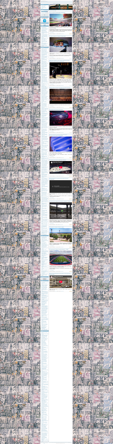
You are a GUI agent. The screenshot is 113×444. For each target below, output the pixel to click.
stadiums (56, 85)
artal (55, 224)
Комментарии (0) (62, 85)
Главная (54, 3)
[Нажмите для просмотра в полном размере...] (61, 78)
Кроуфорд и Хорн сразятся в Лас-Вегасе (56, 109)
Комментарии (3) (62, 157)
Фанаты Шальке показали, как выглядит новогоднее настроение (60, 87)
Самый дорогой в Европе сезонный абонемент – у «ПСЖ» (59, 249)
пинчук (55, 271)
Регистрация (57, 3)
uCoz (44, 443)
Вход (59, 3)
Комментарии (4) (61, 224)
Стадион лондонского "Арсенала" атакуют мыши (58, 36)
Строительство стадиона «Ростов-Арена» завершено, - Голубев (60, 201)
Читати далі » (52, 32)
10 (47, 13)
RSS (46, 1)
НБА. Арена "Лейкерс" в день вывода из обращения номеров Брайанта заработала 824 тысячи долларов (60, 61)
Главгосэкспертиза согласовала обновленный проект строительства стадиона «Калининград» (58, 135)
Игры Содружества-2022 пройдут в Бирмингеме (57, 12)
